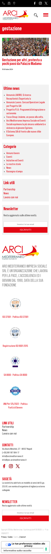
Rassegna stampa (14, 171)
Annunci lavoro (13, 153)
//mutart (22, 537)
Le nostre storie (13, 164)
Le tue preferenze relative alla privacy (28, 544)
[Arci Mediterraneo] (15, 15)
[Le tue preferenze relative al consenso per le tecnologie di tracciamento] (46, 549)
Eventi (9, 156)
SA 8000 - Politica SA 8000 (15, 375)
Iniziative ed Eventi (14, 160)
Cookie (10, 537)
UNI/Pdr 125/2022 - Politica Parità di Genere (15, 406)
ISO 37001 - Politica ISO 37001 (15, 317)
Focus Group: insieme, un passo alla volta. (24, 117)
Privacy (4, 537)
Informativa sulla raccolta (17, 550)
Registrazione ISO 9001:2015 (15, 346)
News (8, 167)
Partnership (9, 189)
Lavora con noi (11, 197)
